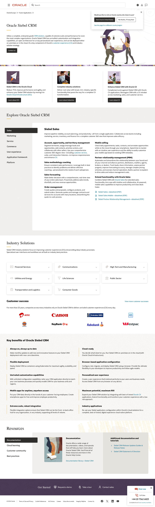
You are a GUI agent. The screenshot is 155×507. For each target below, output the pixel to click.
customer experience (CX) (62, 43)
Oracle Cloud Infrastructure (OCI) (19, 95)
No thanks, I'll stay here (126, 20)
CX (56, 157)
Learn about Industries (66, 100)
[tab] (21, 130)
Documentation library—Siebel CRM (79, 461)
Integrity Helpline (81, 501)
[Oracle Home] (19, 5)
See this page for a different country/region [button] (108, 25)
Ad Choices (51, 501)
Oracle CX (137, 394)
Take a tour (87, 487)
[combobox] (77, 5)
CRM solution (39, 36)
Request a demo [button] (65, 487)
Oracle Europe (11, 13)
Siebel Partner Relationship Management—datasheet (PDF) (121, 199)
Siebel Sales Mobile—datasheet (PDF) (112, 195)
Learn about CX (115, 100)
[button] (9, 5)
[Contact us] (146, 5)
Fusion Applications (25, 13)
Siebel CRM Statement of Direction (127, 451)
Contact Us (91, 501)
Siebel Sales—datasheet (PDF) (109, 192)
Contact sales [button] (108, 487)
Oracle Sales (120, 180)
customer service (80, 152)
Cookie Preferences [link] (40, 501)
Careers (59, 501)
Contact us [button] (12, 50)
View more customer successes (136, 301)
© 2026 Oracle (11, 501)
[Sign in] (142, 5)
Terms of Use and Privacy (26, 501)
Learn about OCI (13, 100)
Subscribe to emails (68, 501)
